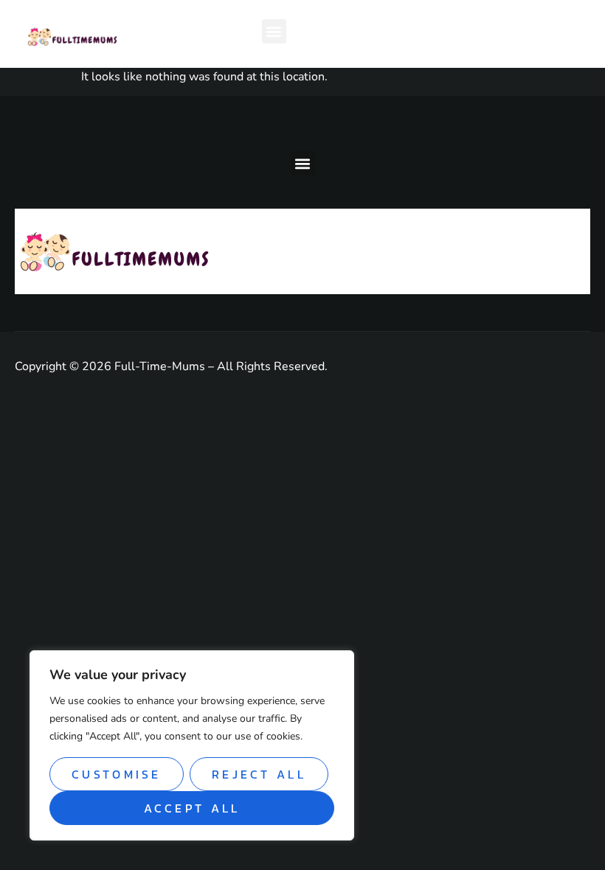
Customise (117, 774)
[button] (274, 31)
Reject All (259, 774)
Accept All (192, 808)
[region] (192, 745)
